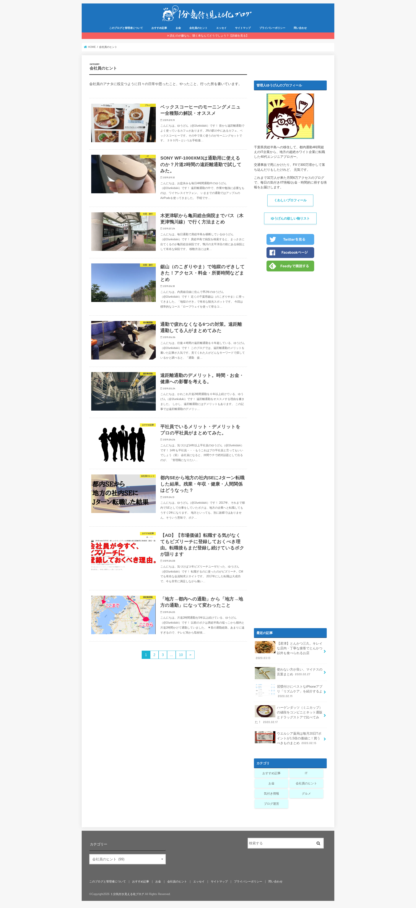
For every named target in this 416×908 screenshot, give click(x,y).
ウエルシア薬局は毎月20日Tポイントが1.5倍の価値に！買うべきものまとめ (299, 738)
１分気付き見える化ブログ (127, 894)
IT (306, 773)
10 (181, 655)
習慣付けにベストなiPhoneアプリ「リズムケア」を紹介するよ (299, 691)
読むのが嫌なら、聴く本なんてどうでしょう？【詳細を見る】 (209, 35)
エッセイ (221, 27)
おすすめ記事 (159, 27)
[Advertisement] (290, 446)
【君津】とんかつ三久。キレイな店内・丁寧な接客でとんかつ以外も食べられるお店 (289, 651)
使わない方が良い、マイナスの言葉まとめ (299, 672)
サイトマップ (243, 27)
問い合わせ (300, 27)
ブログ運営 (271, 803)
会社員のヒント (198, 27)
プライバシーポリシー (272, 27)
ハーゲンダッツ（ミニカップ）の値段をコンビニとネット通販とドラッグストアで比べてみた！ (288, 715)
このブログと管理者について (126, 27)
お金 (178, 27)
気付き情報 (271, 793)
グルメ (306, 793)
